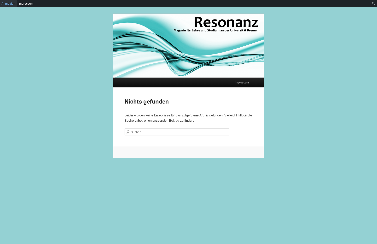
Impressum (242, 82)
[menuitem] (373, 3)
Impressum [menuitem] (26, 3)
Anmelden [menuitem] (8, 3)
